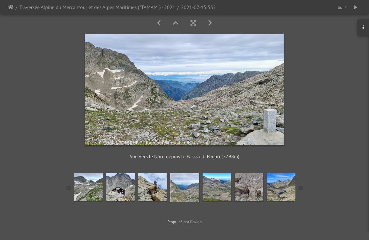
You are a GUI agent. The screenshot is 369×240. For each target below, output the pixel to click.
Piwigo (196, 221)
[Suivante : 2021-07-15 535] (210, 23)
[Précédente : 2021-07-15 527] (159, 23)
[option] (88, 187)
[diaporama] (355, 7)
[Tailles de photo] (342, 7)
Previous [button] (68, 188)
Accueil (11, 7)
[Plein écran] (193, 23)
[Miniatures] (175, 23)
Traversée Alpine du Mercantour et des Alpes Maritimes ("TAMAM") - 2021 (97, 7)
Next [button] (300, 188)
